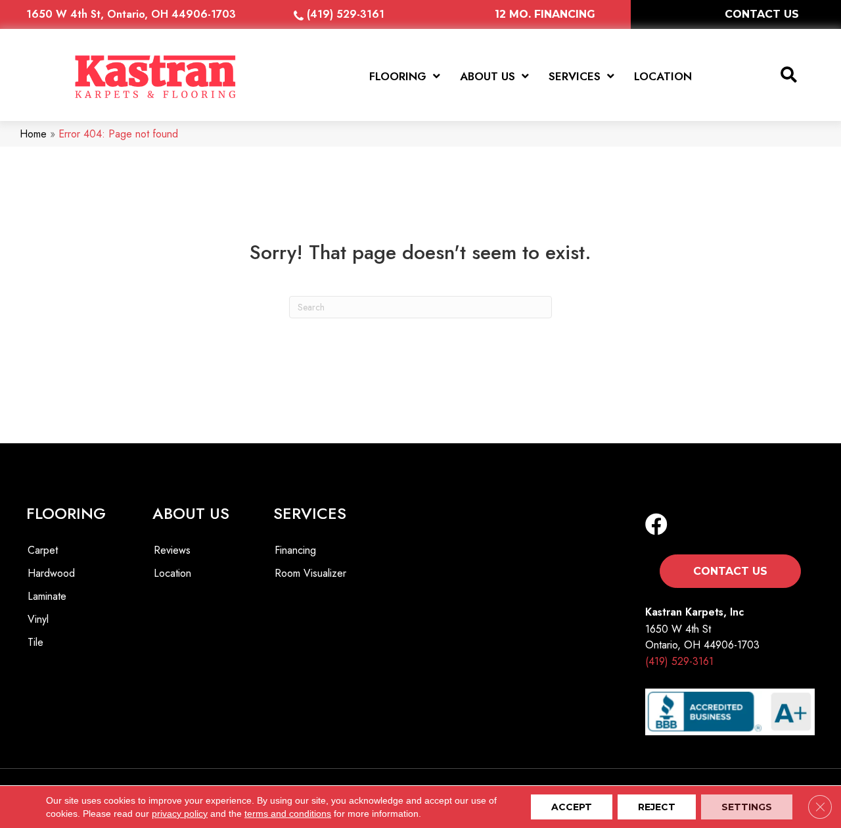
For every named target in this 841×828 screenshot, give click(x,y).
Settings (746, 807)
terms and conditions (287, 813)
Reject (656, 807)
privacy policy (180, 813)
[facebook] (656, 525)
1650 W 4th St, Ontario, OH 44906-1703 (131, 14)
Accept (571, 807)
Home (33, 133)
